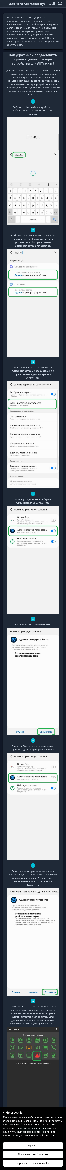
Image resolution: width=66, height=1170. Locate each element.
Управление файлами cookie (33, 1163)
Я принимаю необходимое (33, 1154)
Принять (33, 1145)
